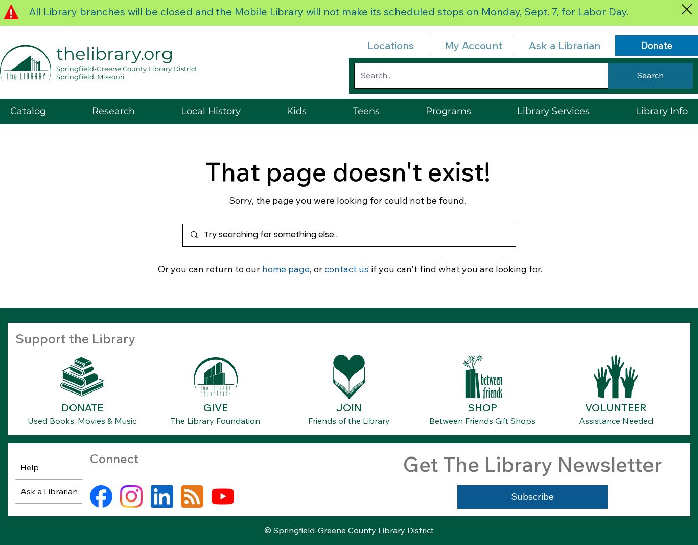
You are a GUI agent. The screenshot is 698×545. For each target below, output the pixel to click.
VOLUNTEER (616, 407)
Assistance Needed (616, 421)
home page (286, 269)
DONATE (82, 407)
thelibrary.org (114, 53)
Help (29, 467)
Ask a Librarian (564, 45)
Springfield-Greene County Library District (126, 68)
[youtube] (223, 496)
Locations (390, 45)
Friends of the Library (349, 421)
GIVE (215, 407)
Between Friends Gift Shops (482, 421)
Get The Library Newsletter (532, 464)
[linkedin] (162, 496)
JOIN (349, 407)
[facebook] (101, 496)
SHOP (482, 407)
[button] (553, 111)
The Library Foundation (215, 421)
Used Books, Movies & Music (82, 421)
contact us (346, 269)
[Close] (686, 9)
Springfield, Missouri (90, 77)
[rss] (192, 496)
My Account (473, 45)
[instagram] (131, 496)
